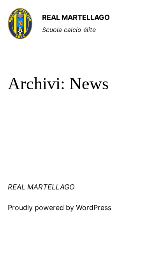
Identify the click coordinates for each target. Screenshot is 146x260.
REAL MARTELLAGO (76, 17)
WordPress (93, 207)
